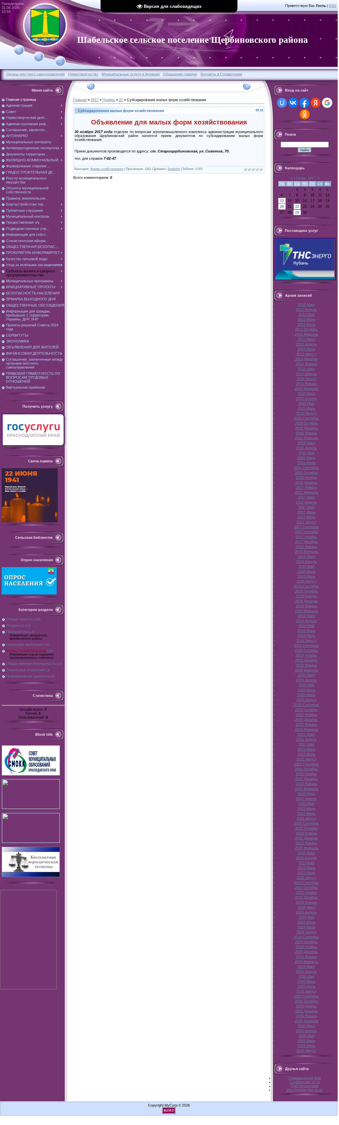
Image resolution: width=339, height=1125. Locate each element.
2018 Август (306, 581)
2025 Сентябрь (306, 996)
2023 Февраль (306, 848)
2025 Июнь (306, 981)
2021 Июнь (306, 749)
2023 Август (306, 878)
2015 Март (306, 394)
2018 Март (306, 557)
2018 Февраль (306, 552)
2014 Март (306, 369)
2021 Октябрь (306, 769)
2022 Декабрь (306, 838)
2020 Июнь (306, 690)
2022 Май (306, 804)
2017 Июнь (306, 512)
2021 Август (306, 759)
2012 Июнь (306, 319)
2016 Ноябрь (306, 478)
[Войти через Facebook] (304, 103)
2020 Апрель (306, 680)
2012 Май (306, 314)
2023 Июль (306, 873)
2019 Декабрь (306, 660)
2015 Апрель (306, 398)
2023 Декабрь (306, 897)
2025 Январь (306, 957)
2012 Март (306, 305)
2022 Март (306, 794)
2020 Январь (306, 665)
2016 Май (306, 453)
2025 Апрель (306, 972)
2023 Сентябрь (306, 883)
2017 (95, 100)
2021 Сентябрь (306, 764)
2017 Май (306, 507)
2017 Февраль (306, 492)
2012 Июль (306, 324)
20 (282, 206)
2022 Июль (306, 813)
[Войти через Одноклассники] (305, 114)
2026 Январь (306, 1016)
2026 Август (306, 1051)
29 (297, 212)
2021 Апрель (306, 739)
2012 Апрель (306, 310)
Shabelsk (174, 169)
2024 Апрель (306, 912)
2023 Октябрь (306, 888)
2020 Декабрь (306, 720)
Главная (80, 100)
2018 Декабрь (306, 601)
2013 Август (306, 354)
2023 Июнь (306, 868)
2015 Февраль (306, 389)
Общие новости (19, 619)
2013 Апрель (306, 344)
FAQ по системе (305, 1086)
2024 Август (306, 932)
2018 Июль (306, 576)
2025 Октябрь (306, 1001)
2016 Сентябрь (306, 468)
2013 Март (306, 339)
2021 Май (306, 744)
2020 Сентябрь (306, 705)
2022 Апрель (306, 799)
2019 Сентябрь (306, 645)
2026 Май (306, 1036)
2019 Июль (306, 636)
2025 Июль (306, 986)
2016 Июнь (306, 458)
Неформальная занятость (28, 676)
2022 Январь (306, 784)
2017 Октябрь (306, 532)
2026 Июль (306, 1046)
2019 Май (306, 626)
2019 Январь (306, 606)
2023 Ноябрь (306, 892)
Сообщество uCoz (305, 1082)
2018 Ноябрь (306, 596)
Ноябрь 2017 (305, 178)
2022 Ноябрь (306, 833)
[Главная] (19, 50)
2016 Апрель (306, 448)
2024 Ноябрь (306, 947)
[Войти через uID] (282, 103)
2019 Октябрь (306, 650)
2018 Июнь (306, 571)
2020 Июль (306, 695)
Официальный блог (305, 1078)
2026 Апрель (306, 1031)
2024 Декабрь (306, 952)
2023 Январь (306, 843)
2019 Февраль (306, 611)
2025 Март (306, 967)
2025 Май (306, 976)
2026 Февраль (306, 1021)
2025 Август (306, 991)
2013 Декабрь (306, 359)
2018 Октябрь (306, 591)
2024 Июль (306, 927)
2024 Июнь (306, 922)
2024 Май (306, 917)
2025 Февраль (306, 962)
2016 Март (306, 443)
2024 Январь (306, 902)
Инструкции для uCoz (305, 1090)
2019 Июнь (306, 631)
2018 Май (306, 566)
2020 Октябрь (306, 710)
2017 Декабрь (306, 542)
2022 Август (306, 818)
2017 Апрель (306, 502)
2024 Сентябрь (306, 937)
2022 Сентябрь (306, 823)
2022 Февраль (306, 789)
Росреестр (15, 625)
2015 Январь (306, 384)
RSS (332, 6)
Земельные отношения (25, 670)
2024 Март (306, 907)
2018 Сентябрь (306, 586)
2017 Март (306, 497)
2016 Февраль (306, 438)
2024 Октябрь (306, 942)
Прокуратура (17, 632)
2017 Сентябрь (306, 527)
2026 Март (306, 1026)
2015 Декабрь (306, 428)
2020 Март (306, 675)
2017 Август (306, 522)
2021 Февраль (306, 729)
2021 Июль (306, 754)
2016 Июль (306, 463)
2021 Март (306, 734)
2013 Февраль (306, 334)
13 (282, 201)
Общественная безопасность (31, 664)
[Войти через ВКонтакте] (293, 103)
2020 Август (306, 700)
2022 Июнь (306, 808)
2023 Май (306, 863)
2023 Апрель (306, 858)
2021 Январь (306, 725)
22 (121, 100)
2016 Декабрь (306, 482)
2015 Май (306, 403)
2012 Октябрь (306, 329)
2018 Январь (306, 547)
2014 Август (306, 379)
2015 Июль (306, 408)
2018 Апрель (306, 561)
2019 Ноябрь (306, 655)
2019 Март (306, 616)
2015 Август (306, 413)
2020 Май (306, 685)
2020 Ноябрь (306, 715)
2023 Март (306, 853)
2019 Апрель (306, 621)
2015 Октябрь (306, 423)
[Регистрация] (38, 57)
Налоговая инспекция (24, 644)
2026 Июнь (306, 1041)
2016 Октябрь (306, 473)
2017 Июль (306, 517)
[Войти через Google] (327, 102)
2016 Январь (306, 433)
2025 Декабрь (306, 1011)
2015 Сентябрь (306, 418)
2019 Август (306, 641)
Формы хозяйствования (26, 651)
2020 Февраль (306, 670)
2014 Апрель (306, 374)
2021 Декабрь (306, 779)
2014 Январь (306, 364)
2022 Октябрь (306, 828)
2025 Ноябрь (306, 1006)
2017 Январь (306, 487)
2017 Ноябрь (306, 537)
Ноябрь (109, 100)
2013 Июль (306, 349)
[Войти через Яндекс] (316, 103)
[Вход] (60, 62)
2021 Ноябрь (306, 774)
